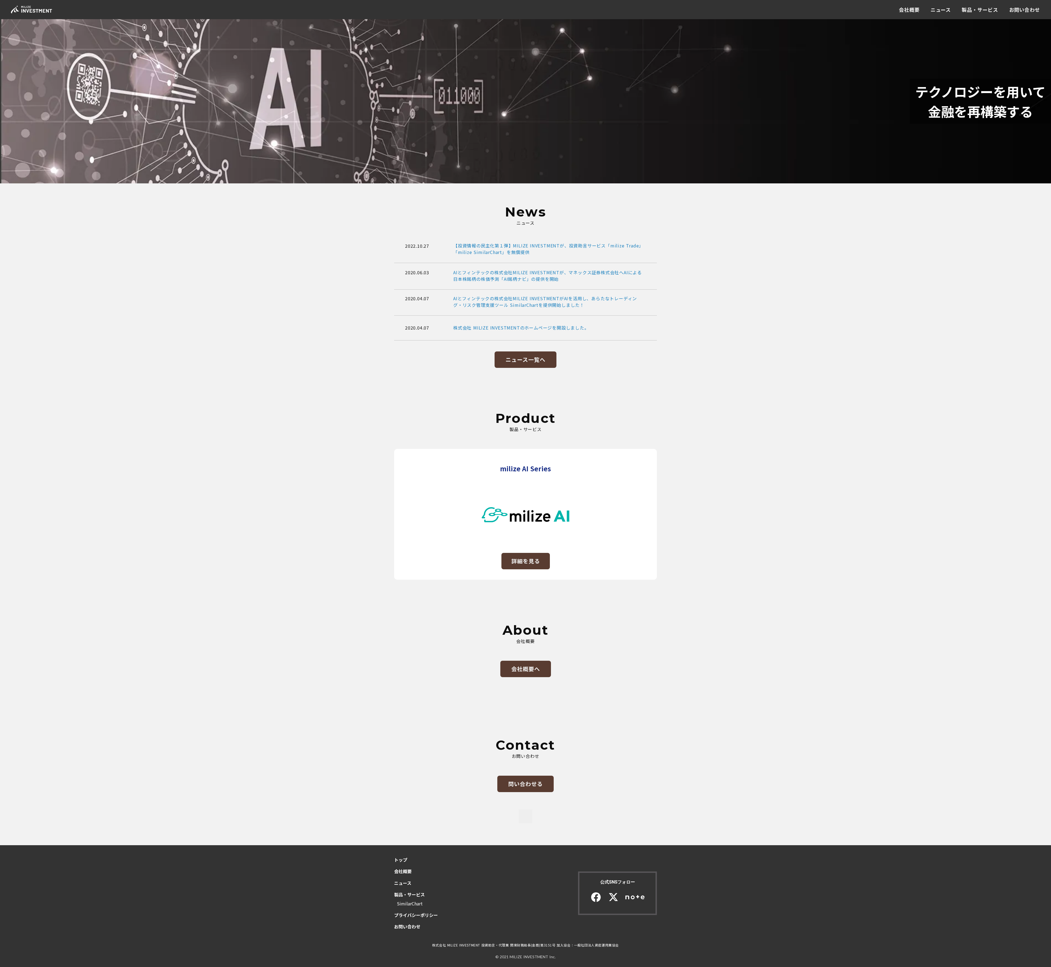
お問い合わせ (1024, 9)
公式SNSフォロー (617, 882)
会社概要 (909, 9)
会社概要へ (525, 669)
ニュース (941, 9)
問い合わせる (525, 784)
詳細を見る (525, 561)
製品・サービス (980, 9)
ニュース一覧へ (525, 359)
